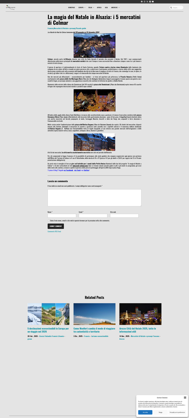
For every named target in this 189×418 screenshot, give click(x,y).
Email (81, 212)
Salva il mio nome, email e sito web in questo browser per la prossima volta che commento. (80, 220)
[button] (185, 398)
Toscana (156, 336)
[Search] (171, 8)
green (30, 339)
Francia (50, 28)
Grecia (41, 336)
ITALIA (90, 7)
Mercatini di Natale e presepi (64, 28)
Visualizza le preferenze (177, 412)
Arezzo (121, 339)
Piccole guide (81, 28)
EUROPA (80, 7)
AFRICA (99, 7)
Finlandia (48, 336)
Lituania (61, 336)
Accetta (145, 412)
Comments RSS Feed (54, 231)
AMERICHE (114, 7)
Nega (160, 412)
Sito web (113, 212)
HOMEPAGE (71, 7)
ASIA (106, 7)
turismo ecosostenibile (99, 336)
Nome (50, 212)
